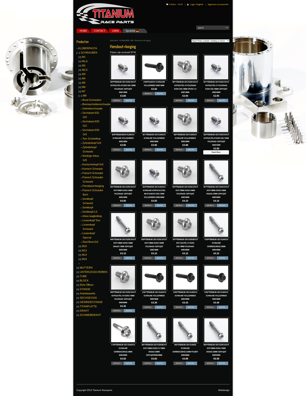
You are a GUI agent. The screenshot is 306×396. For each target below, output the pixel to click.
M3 (83, 74)
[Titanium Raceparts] (105, 23)
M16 (84, 259)
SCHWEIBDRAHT (90, 315)
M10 (84, 246)
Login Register (197, 4)
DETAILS (117, 100)
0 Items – (176, 4)
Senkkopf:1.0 (89, 211)
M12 (84, 250)
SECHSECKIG (88, 297)
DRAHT (84, 310)
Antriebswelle (87, 293)
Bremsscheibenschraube (96, 104)
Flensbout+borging (93, 186)
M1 (83, 57)
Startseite (114, 41)
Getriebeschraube (92, 108)
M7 (83, 91)
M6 (83, 87)
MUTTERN (86, 267)
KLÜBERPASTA (87, 48)
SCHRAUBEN (124, 41)
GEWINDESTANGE (91, 302)
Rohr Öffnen (87, 285)
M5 (83, 82)
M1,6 (84, 61)
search (201, 28)
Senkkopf (87, 207)
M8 (132, 41)
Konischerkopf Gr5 (92, 164)
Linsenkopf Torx (91, 220)
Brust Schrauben (91, 100)
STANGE (85, 289)
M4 (83, 78)
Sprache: (129, 30)
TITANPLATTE (88, 306)
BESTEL (129, 100)
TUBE (83, 276)
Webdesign (223, 390)
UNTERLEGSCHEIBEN (93, 272)
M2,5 (84, 69)
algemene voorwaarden (218, 4)
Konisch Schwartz (92, 168)
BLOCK (84, 280)
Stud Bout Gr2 (90, 242)
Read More (216, 152)
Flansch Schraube (92, 173)
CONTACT (99, 30)
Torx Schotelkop (91, 138)
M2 (83, 65)
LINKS (115, 30)
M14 (84, 254)
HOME (83, 30)
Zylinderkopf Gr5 (91, 143)
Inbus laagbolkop (92, 216)
